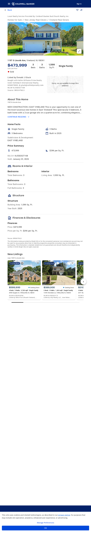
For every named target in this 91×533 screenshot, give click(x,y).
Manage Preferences (45, 523)
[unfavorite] (38, 263)
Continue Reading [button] (17, 117)
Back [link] (10, 10)
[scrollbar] (45, 302)
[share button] (81, 10)
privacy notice (64, 515)
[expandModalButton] (79, 51)
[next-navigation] (83, 282)
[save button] (77, 10)
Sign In (79, 4)
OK (45, 528)
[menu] (10, 3)
